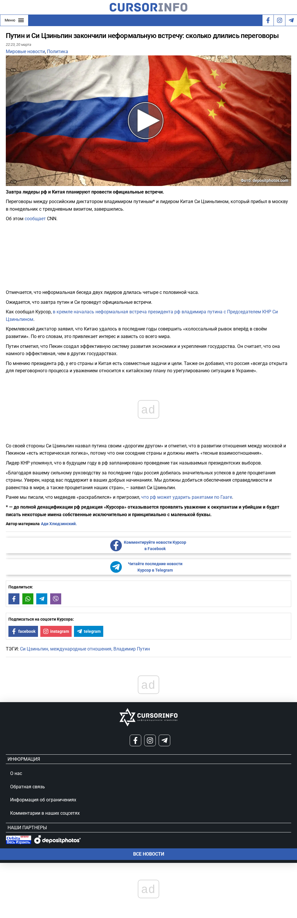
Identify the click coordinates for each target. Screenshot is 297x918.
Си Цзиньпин (34, 649)
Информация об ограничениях (43, 800)
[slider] (33, 183)
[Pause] (11, 182)
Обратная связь (27, 786)
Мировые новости (25, 51)
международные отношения (80, 649)
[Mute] (19, 182)
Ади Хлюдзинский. (59, 523)
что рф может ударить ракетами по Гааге (186, 497)
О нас (16, 773)
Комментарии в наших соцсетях (45, 813)
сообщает (35, 218)
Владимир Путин (131, 649)
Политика (57, 51)
